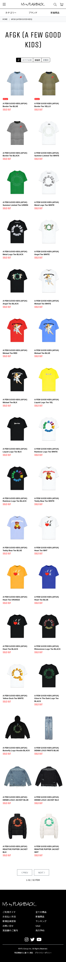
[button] (4, 4)
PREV (25, 872)
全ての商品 (41, 912)
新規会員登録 (9, 921)
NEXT (41, 872)
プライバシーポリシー (43, 952)
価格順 (37, 60)
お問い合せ (8, 925)
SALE (38, 925)
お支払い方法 (9, 916)
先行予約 (40, 930)
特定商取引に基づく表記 (23, 952)
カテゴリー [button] (10, 12)
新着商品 (55, 12)
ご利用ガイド (9, 912)
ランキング (41, 921)
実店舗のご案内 (10, 930)
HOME (5, 19)
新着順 (46, 60)
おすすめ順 (27, 60)
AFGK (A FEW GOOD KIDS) (21, 19)
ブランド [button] (33, 12)
